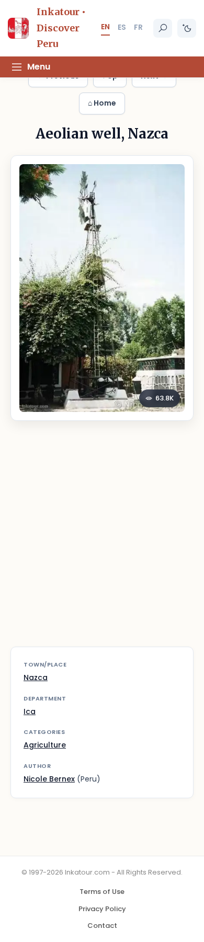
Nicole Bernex (49, 779)
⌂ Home (102, 103)
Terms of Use (102, 892)
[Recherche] (162, 28)
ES (122, 27)
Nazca (36, 677)
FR (138, 27)
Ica (30, 711)
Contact (102, 925)
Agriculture (45, 745)
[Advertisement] (102, 540)
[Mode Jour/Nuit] (186, 28)
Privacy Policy (102, 909)
